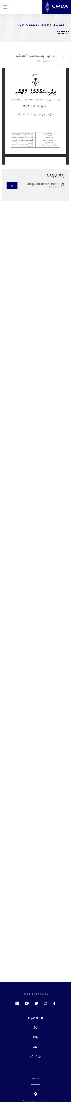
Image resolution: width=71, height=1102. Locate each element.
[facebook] (54, 1003)
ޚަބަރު (35, 1047)
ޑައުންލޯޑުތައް (45, 21)
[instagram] (45, 1003)
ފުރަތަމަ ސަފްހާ (62, 21)
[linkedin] (17, 1003)
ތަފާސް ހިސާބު (35, 1056)
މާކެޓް (36, 1027)
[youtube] (27, 1003)
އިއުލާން (35, 1037)
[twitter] (36, 1003)
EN (13, 7)
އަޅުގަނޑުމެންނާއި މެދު (35, 1018)
